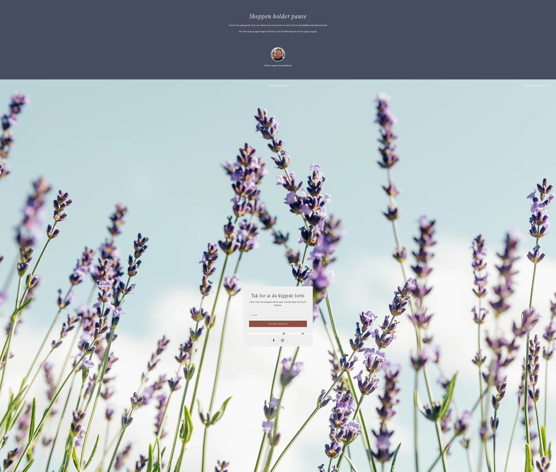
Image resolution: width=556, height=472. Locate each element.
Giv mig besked (278, 324)
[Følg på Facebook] (273, 340)
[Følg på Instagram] (282, 340)
